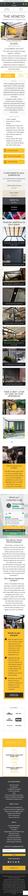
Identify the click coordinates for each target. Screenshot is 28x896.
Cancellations (14, 787)
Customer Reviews (14, 791)
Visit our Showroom (14, 815)
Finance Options (14, 827)
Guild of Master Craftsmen (14, 841)
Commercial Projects (14, 825)
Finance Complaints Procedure (14, 795)
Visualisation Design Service (14, 799)
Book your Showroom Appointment (14, 809)
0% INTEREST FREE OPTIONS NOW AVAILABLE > (14, 1)
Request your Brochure (14, 813)
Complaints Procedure (14, 789)
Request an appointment (14, 695)
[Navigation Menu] (1, 3)
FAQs (14, 793)
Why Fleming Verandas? (14, 837)
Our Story (14, 829)
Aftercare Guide (14, 785)
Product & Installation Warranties (14, 797)
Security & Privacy (14, 833)
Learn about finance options (14, 71)
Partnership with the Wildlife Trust (14, 831)
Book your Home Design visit (14, 807)
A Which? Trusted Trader (14, 839)
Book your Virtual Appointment (14, 811)
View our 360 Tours (14, 817)
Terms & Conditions (14, 835)
